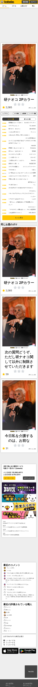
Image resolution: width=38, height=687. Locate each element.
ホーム (4, 6)
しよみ (34, 199)
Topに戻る (31, 671)
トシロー (33, 196)
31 (7, 448)
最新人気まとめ (27, 685)
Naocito (33, 160)
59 (7, 374)
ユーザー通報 (32, 113)
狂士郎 (7, 612)
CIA (7, 617)
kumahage (9, 625)
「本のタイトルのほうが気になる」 (15, 587)
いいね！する (10, 640)
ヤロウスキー (32, 207)
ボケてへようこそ (28, 478)
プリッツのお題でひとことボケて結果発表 (15, 526)
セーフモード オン (9, 478)
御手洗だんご (32, 182)
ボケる (14, 6)
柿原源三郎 (32, 163)
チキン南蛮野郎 (31, 209)
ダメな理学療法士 (31, 138)
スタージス (32, 154)
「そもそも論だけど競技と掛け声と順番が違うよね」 (20, 573)
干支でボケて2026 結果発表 (11, 534)
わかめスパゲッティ (30, 122)
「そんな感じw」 (10, 589)
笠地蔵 (34, 151)
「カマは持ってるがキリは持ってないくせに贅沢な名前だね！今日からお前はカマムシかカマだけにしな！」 (20, 580)
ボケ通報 (16, 113)
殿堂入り (8, 685)
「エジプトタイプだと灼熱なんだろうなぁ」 (17, 584)
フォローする (10, 643)
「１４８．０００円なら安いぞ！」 (15, 575)
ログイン (33, 2)
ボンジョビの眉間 (31, 173)
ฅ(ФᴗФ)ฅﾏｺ (32, 212)
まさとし (8, 628)
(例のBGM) (32, 129)
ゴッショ (33, 132)
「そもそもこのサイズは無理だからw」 (16, 592)
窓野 (34, 176)
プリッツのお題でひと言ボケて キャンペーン (16, 530)
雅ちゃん (8, 609)
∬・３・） (9, 631)
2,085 (9, 107)
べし (34, 184)
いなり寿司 (9, 615)
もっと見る (19, 217)
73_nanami (32, 125)
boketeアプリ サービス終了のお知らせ (14, 522)
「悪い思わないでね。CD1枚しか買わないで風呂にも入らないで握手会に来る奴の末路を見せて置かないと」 (20, 596)
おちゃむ (33, 157)
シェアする (5, 113)
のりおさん (32, 191)
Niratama (33, 148)
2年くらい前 (32, 108)
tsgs (7, 623)
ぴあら (34, 169)
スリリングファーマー (29, 166)
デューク (8, 607)
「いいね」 (9, 570)
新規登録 (25, 2)
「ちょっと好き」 (10, 568)
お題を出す (23, 6)
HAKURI (33, 145)
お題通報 (24, 113)
